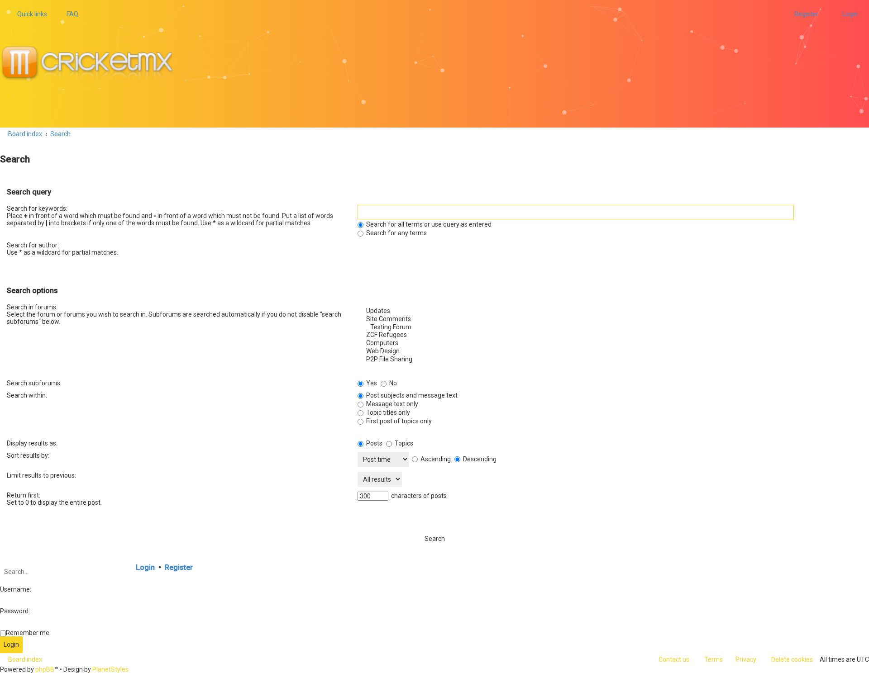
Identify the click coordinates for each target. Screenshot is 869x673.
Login (145, 567)
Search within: (27, 395)
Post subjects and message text (411, 395)
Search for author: (33, 245)
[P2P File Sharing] (610, 359)
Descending (479, 459)
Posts (373, 443)
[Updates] (610, 311)
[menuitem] (68, 14)
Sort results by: (28, 455)
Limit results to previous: (41, 475)
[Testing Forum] (610, 327)
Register (179, 567)
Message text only (391, 404)
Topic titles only (387, 412)
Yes (371, 383)
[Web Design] (610, 351)
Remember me (27, 632)
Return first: (23, 495)
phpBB (44, 669)
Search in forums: (32, 307)
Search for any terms (396, 233)
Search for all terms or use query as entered (428, 224)
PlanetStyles (110, 669)
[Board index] (90, 63)
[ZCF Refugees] (610, 335)
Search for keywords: (37, 208)
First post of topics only (398, 421)
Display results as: (32, 443)
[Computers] (610, 343)
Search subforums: (34, 383)
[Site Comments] (610, 319)
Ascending (435, 459)
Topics (403, 443)
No (392, 383)
